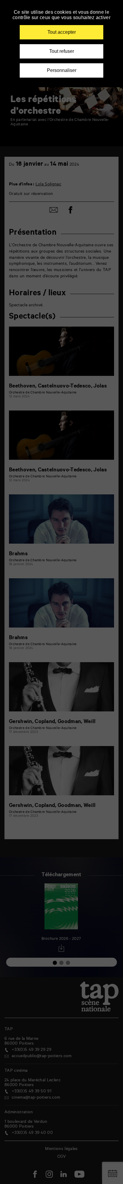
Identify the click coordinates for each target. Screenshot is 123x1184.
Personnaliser (61, 70)
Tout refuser (61, 51)
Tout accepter (61, 32)
